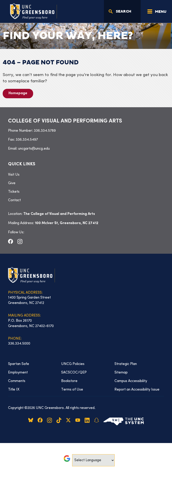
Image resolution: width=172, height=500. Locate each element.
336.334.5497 (27, 140)
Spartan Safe (18, 364)
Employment (18, 372)
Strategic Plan (125, 364)
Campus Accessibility (130, 381)
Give (11, 183)
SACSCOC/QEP (74, 372)
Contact (14, 200)
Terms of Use (72, 389)
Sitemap (121, 372)
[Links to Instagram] (19, 241)
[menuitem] (86, 174)
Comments (16, 381)
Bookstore (69, 381)
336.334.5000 (19, 343)
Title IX (13, 389)
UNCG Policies (72, 364)
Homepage (18, 93)
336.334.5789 (45, 131)
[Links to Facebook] (10, 241)
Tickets (13, 192)
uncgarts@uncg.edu (34, 149)
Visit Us (13, 175)
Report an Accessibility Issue (136, 389)
